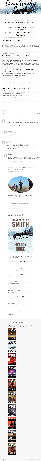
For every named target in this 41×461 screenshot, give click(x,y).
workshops (28, 20)
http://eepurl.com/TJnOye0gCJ (13, 171)
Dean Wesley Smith (20, 6)
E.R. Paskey (8, 141)
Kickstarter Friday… (15, 276)
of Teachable (10, 44)
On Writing (17, 20)
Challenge (12, 20)
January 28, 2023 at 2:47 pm (10, 142)
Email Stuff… (10, 307)
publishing (23, 20)
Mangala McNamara (11, 285)
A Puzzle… (14, 292)
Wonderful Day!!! (19, 285)
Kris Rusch (8, 119)
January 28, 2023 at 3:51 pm (12, 155)
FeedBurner (23, 270)
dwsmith (4, 113)
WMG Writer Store (11, 208)
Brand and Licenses (18, 279)
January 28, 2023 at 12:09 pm (12, 132)
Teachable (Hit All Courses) (12, 205)
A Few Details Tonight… (12, 298)
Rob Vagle (10, 283)
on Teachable (19, 37)
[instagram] (3, 459)
